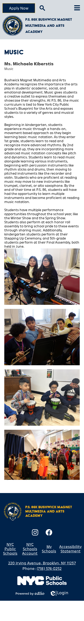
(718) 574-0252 (49, 568)
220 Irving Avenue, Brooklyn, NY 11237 (42, 563)
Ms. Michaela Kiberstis (29, 63)
